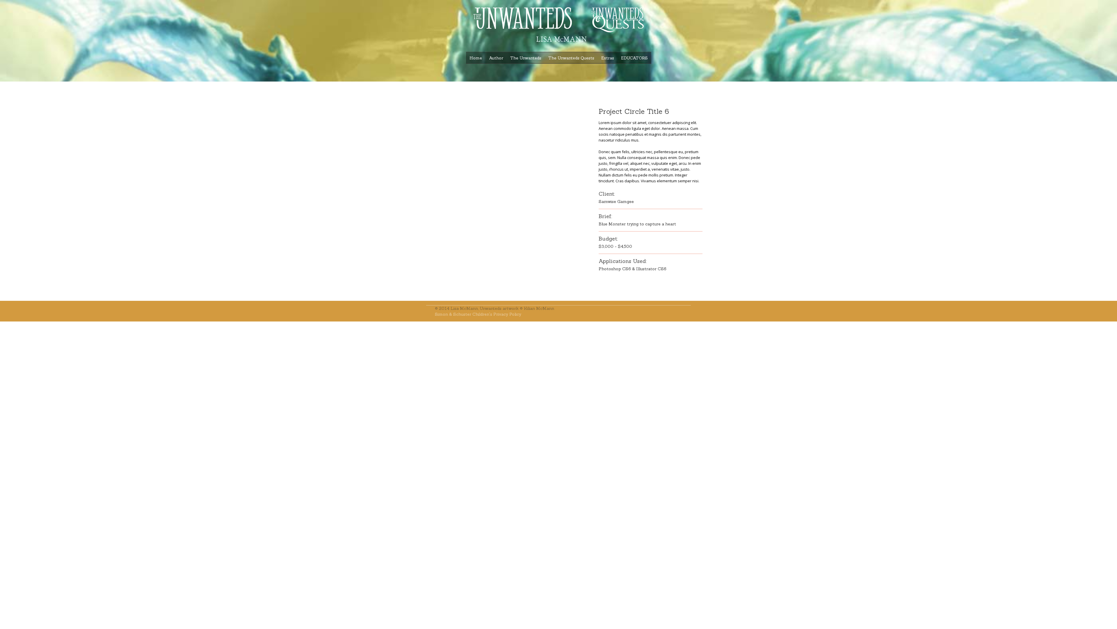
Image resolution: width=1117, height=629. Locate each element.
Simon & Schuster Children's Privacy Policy (478, 314)
